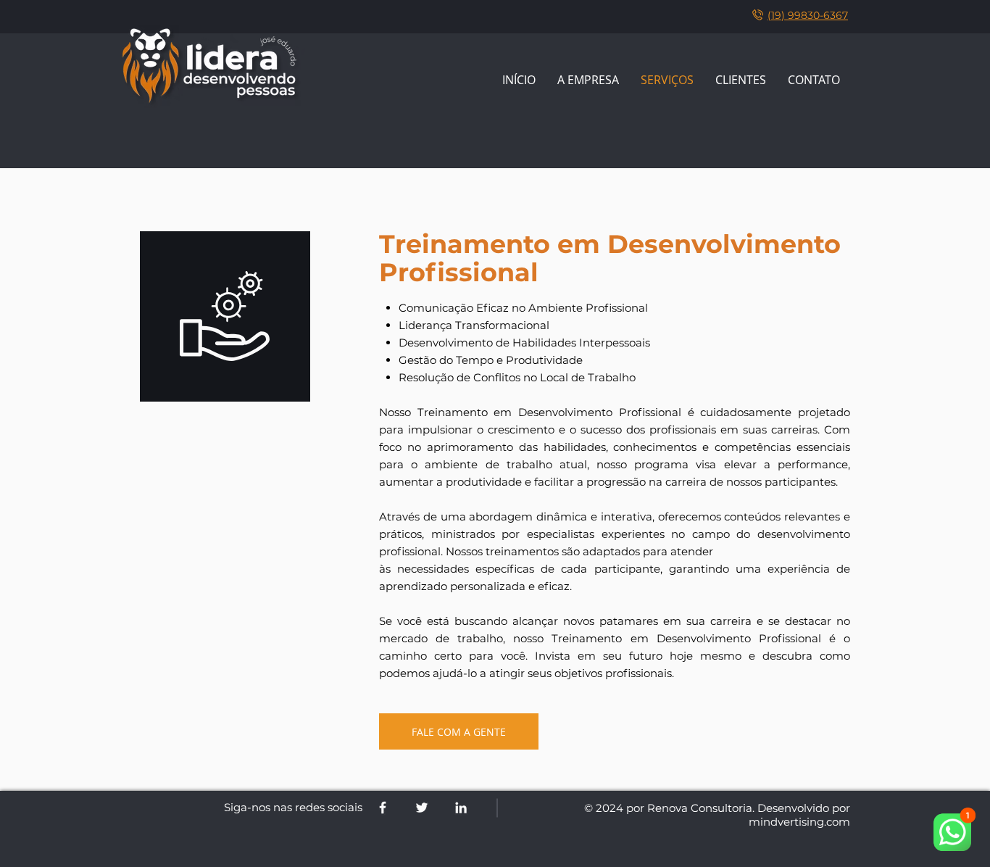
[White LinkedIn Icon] (461, 808)
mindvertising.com (799, 822)
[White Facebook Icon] (383, 808)
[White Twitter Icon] (422, 808)
